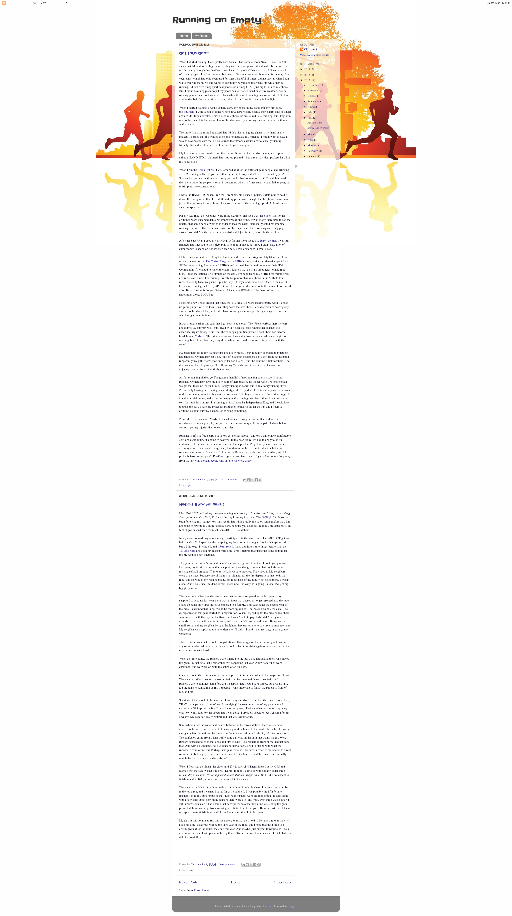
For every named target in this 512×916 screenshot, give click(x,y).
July (310, 112)
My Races (201, 35)
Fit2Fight (189, 112)
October (312, 96)
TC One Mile (187, 551)
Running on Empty (216, 20)
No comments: (229, 479)
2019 (307, 69)
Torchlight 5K (206, 170)
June (310, 117)
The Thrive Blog (215, 261)
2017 (307, 80)
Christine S (310, 49)
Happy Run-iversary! (201, 504)
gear (190, 485)
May (310, 134)
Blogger (292, 906)
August (312, 107)
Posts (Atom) (201, 890)
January (312, 156)
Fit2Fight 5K (269, 517)
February (313, 150)
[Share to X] (252, 480)
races (190, 870)
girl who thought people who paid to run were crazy (220, 460)
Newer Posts (188, 881)
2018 (307, 75)
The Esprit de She (265, 240)
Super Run (270, 215)
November (314, 90)
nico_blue (267, 906)
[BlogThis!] (249, 480)
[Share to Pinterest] (260, 480)
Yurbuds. (200, 336)
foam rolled (226, 546)
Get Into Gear (194, 53)
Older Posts (282, 881)
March (311, 145)
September (314, 101)
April (311, 139)
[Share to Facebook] (256, 480)
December (314, 85)
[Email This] (245, 480)
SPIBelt (239, 261)
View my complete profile (314, 55)
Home (184, 35)
